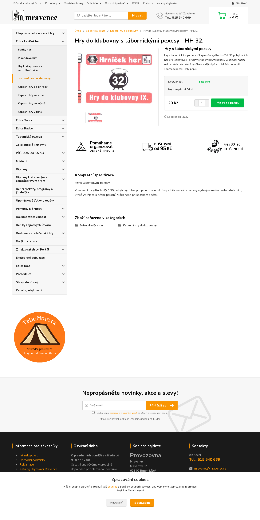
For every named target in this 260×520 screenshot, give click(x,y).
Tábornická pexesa (29, 137)
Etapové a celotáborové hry (35, 33)
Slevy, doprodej (27, 282)
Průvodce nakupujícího (26, 3)
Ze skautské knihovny (31, 145)
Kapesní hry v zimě (30, 112)
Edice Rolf (23, 266)
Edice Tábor (24, 120)
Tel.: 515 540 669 (178, 18)
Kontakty (148, 3)
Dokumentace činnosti (31, 217)
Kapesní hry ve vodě (31, 95)
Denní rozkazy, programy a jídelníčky (34, 190)
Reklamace (27, 464)
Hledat (137, 15)
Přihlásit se (158, 405)
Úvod (78, 31)
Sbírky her (24, 49)
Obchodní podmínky (32, 460)
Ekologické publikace (30, 258)
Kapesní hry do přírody (32, 87)
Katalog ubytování (167, 3)
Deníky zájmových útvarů (33, 225)
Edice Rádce (24, 128)
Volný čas (92, 3)
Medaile (21, 161)
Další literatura (26, 241)
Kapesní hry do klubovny (34, 78)
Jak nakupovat (29, 455)
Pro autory (51, 3)
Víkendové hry (27, 58)
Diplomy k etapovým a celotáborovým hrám (31, 179)
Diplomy (21, 169)
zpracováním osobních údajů (123, 413)
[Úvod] (41, 15)
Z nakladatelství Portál (32, 249)
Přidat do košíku (227, 103)
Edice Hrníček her (28, 41)
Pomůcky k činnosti (29, 209)
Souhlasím (142, 503)
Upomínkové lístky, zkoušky (35, 200)
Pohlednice (23, 274)
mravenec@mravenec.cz (210, 468)
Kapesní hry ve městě (31, 103)
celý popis (190, 69)
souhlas (112, 486)
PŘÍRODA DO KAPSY (30, 153)
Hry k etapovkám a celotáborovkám (30, 68)
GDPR (135, 3)
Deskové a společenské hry (34, 233)
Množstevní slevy (73, 3)
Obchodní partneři (115, 3)
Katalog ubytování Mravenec (38, 469)
